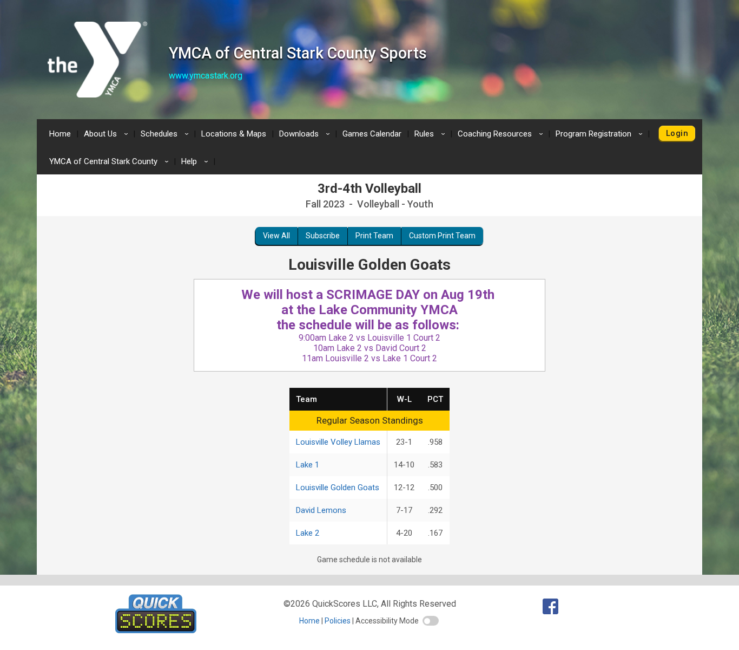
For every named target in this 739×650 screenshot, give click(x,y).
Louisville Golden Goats (337, 487)
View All (276, 235)
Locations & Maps (233, 134)
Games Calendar (371, 134)
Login (677, 133)
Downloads (306, 134)
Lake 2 (307, 533)
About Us (107, 134)
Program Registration (601, 134)
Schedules (166, 134)
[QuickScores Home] (155, 630)
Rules (431, 134)
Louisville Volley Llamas (338, 442)
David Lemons (321, 510)
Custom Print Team (442, 235)
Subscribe (323, 235)
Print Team (374, 235)
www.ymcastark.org (205, 75)
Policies (338, 620)
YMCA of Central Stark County (110, 161)
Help (196, 161)
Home (60, 134)
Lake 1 (307, 465)
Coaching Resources (502, 134)
